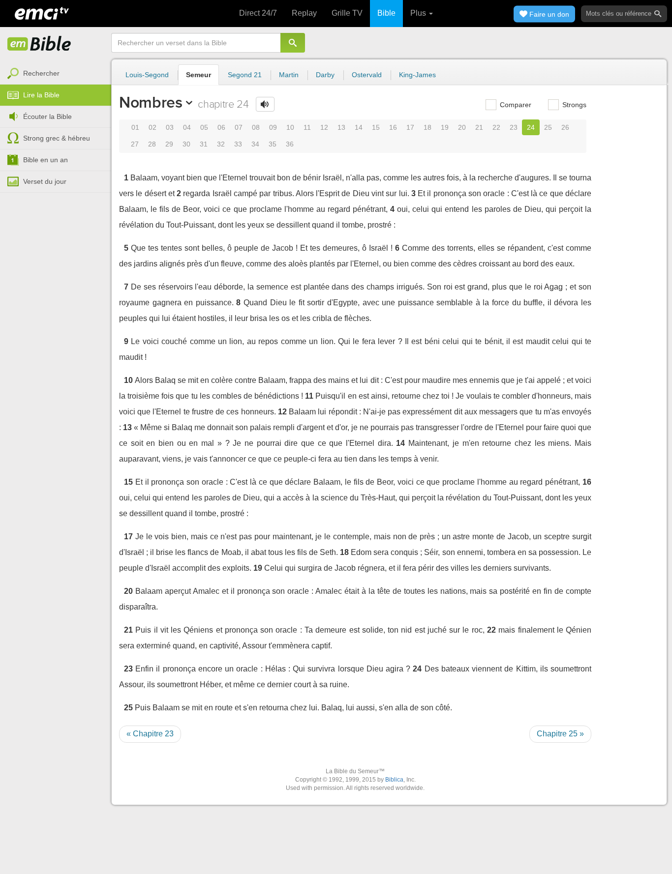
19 (445, 127)
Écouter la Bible (47, 116)
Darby (325, 75)
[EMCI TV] (42, 12)
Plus (419, 13)
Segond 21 (245, 75)
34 (255, 144)
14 (359, 127)
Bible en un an (45, 160)
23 (514, 127)
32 (221, 144)
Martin (289, 75)
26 (565, 127)
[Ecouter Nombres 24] (265, 104)
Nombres (151, 102)
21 (479, 127)
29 (169, 144)
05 (204, 127)
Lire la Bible (41, 95)
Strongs (573, 105)
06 (221, 127)
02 (152, 127)
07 (239, 127)
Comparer (514, 105)
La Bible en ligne (39, 44)
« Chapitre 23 (150, 733)
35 (272, 144)
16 (393, 127)
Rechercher (41, 73)
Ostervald (367, 75)
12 (324, 127)
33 (238, 144)
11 (307, 127)
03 (170, 127)
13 (341, 127)
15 (376, 127)
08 (256, 127)
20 (462, 127)
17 (410, 127)
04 (187, 127)
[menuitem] (55, 74)
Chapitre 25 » (560, 733)
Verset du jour (44, 181)
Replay (304, 13)
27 (135, 144)
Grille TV (347, 13)
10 (290, 127)
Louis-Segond (147, 75)
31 (204, 144)
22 (496, 127)
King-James (417, 75)
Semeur (198, 75)
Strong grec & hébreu (56, 138)
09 (273, 127)
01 (135, 127)
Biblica (394, 779)
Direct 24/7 (258, 13)
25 (548, 127)
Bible (386, 13)
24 (531, 127)
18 (427, 127)
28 (152, 144)
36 (290, 144)
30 (186, 144)
